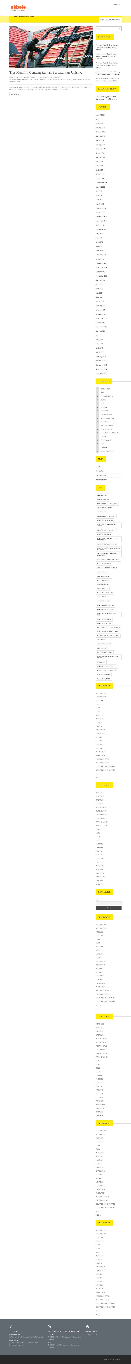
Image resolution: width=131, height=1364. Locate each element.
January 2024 (100, 145)
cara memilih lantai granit (106, 530)
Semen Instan (106, 429)
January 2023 (100, 174)
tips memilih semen (104, 674)
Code (98, 836)
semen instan (102, 640)
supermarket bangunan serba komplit (107, 657)
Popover (99, 866)
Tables (99, 851)
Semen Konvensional (110, 433)
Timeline (99, 844)
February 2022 (101, 208)
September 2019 (102, 327)
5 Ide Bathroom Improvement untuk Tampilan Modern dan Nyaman (106, 56)
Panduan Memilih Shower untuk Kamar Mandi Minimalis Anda (107, 79)
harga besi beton (103, 584)
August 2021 (100, 234)
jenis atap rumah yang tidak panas (106, 614)
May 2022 (99, 195)
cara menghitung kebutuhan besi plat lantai (108, 549)
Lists (98, 829)
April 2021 (99, 251)
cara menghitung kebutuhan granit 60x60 (107, 554)
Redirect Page (107, 425)
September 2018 (102, 373)
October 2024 (100, 132)
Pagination (100, 752)
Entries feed (100, 471)
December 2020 (101, 263)
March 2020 (100, 301)
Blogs (117, 4)
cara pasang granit (104, 563)
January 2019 (100, 361)
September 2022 (102, 183)
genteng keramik (40, 79)
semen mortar (102, 648)
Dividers (99, 880)
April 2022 (99, 200)
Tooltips (99, 858)
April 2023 (99, 170)
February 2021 (101, 255)
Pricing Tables (102, 822)
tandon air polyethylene (106, 666)
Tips (102, 444)
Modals (99, 737)
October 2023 (100, 153)
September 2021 (102, 229)
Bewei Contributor (32, 77)
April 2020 (99, 297)
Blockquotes (102, 807)
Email (97, 900)
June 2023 (99, 161)
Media (98, 774)
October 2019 (100, 323)
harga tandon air (103, 601)
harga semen (102, 597)
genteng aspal (27, 79)
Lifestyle (105, 422)
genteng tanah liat (53, 79)
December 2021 (101, 217)
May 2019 (99, 344)
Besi (102, 392)
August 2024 (100, 136)
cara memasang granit (105, 520)
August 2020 (100, 280)
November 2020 (101, 267)
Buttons (99, 715)
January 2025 (100, 128)
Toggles (99, 700)
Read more (15, 94)
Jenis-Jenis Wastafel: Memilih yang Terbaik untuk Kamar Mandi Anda (108, 73)
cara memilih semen (104, 534)
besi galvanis (102, 512)
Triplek (104, 447)
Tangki (103, 436)
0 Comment (46, 77)
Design (104, 407)
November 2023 (101, 149)
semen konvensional (105, 644)
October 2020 (100, 272)
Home (102, 20)
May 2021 (99, 246)
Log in (98, 467)
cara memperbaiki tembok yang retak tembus (107, 539)
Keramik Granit (107, 418)
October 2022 (100, 178)
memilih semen (115, 627)
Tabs (98, 708)
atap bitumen (102, 503)
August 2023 (100, 157)
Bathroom (114, 503)
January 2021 (100, 259)
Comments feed (101, 475)
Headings (100, 793)
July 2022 (99, 191)
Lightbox (99, 744)
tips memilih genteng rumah (107, 670)
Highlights (100, 873)
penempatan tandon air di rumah (108, 635)
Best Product (107, 396)
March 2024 (100, 140)
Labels (99, 722)
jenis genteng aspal (80, 79)
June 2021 (99, 242)
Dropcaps (100, 800)
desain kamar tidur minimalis (107, 568)
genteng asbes (16, 79)
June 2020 (99, 289)
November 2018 (101, 369)
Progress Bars (102, 759)
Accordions (101, 693)
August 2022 (100, 187)
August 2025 (100, 115)
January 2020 (100, 310)
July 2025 (99, 119)
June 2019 (99, 340)
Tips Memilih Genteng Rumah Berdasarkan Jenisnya (45, 72)
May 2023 (99, 166)
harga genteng (66, 79)
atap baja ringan (103, 499)
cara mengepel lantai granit (107, 544)
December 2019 (101, 314)
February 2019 (101, 356)
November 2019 (101, 318)
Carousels (100, 730)
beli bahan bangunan (105, 508)
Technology (106, 440)
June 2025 (99, 123)
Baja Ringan (106, 389)
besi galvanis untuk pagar (106, 516)
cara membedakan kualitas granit (106, 525)
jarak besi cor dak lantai (106, 605)
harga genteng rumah (105, 592)
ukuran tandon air (104, 678)
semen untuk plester (105, 652)
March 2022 (100, 204)
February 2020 (101, 306)
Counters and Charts (105, 766)
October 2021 (100, 225)
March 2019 (100, 352)
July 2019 (99, 335)
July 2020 (99, 284)
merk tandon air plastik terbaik (108, 631)
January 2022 (100, 212)
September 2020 (102, 276)
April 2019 (99, 348)
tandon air (101, 662)
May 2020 (99, 293)
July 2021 (99, 238)
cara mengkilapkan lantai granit (108, 559)
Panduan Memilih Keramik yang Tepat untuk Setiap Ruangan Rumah (107, 47)
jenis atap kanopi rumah (105, 609)
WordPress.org (101, 480)
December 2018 (101, 365)
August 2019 (100, 331)
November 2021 (101, 221)
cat (102, 403)
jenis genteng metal (104, 623)
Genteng (104, 411)
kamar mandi (106, 414)
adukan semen (102, 495)
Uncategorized (107, 451)
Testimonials (101, 814)
